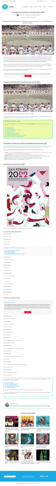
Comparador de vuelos (9, 382)
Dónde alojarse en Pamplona (10, 252)
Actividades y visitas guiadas (10, 387)
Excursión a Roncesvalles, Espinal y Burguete (12, 134)
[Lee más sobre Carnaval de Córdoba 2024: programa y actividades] (42, 438)
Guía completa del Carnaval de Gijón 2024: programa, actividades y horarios (12, 430)
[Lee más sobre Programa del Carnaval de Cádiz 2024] (27, 438)
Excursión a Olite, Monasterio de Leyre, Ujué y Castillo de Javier (15, 135)
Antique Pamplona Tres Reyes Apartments (28, 305)
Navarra (25, 17)
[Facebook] (41, 476)
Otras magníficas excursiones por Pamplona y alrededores (14, 136)
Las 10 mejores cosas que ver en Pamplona (12, 250)
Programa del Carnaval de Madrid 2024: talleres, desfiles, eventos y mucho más (43, 430)
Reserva (27, 312)
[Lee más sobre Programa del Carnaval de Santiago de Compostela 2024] (27, 421)
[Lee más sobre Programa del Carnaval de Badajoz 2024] (11, 438)
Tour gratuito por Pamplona (9, 127)
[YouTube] (47, 476)
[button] (32, 6)
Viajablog (11, 7)
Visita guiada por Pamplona (9, 128)
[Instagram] (40, 1)
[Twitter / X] (45, 476)
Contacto (39, 483)
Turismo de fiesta (32, 17)
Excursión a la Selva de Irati (9, 132)
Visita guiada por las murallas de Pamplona (12, 133)
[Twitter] (39, 1)
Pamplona (28, 17)
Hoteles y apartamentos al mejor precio (12, 383)
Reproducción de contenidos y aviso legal (31, 483)
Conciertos (22, 17)
